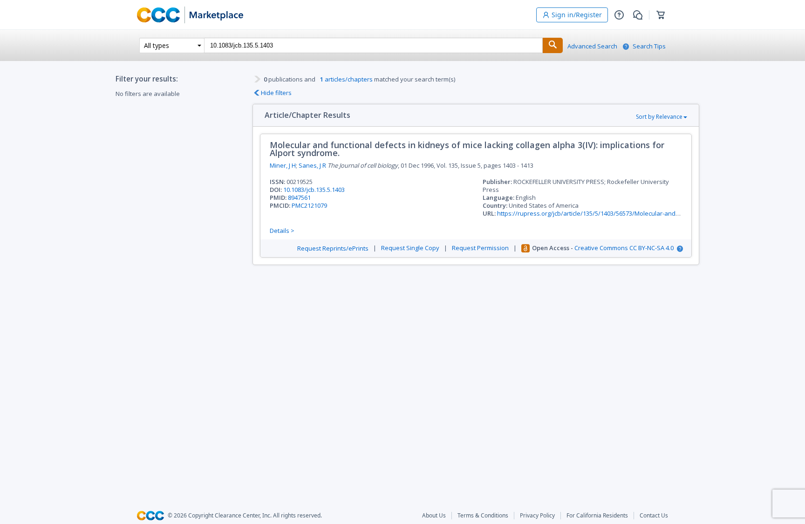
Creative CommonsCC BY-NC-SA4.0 (624, 248)
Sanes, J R (312, 165)
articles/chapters (346, 79)
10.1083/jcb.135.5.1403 (314, 189)
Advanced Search (592, 46)
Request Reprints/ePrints (332, 248)
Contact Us (654, 515)
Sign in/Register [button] (577, 14)
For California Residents (597, 515)
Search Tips (649, 46)
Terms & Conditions (482, 515)
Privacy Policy (537, 515)
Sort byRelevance (659, 117)
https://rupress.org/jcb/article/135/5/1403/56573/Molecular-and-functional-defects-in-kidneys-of (632, 213)
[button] (619, 14)
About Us (434, 515)
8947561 (299, 197)
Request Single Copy (410, 248)
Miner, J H (283, 165)
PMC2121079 (309, 205)
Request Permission (480, 248)
